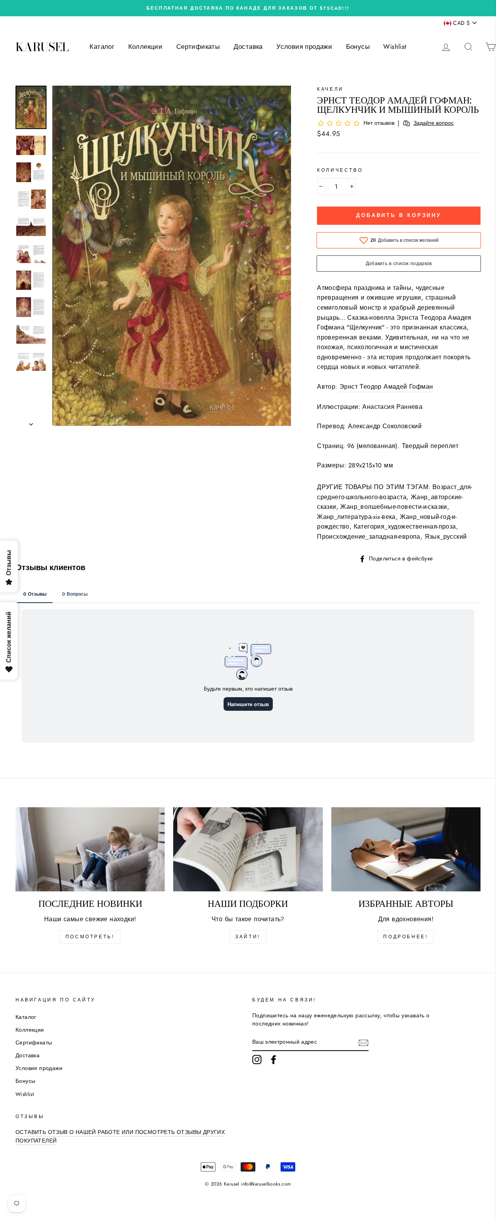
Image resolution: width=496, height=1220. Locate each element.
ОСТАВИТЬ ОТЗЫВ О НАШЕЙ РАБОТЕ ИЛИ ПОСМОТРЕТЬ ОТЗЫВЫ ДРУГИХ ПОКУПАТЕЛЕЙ (120, 1136)
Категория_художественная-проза (405, 526)
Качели (330, 89)
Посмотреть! (90, 936)
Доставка (248, 46)
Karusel (42, 47)
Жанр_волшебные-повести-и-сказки (393, 506)
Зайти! (248, 936)
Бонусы (358, 46)
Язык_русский (446, 536)
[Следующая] (31, 422)
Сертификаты (198, 46)
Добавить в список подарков (399, 263)
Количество (340, 170)
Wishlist (394, 46)
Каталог (102, 46)
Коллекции (145, 46)
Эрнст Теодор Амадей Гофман (386, 386)
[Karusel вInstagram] (257, 1059)
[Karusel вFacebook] (273, 1059)
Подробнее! (405, 936)
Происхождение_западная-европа (368, 536)
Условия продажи (304, 46)
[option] (248, 8)
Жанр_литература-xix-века (356, 516)
